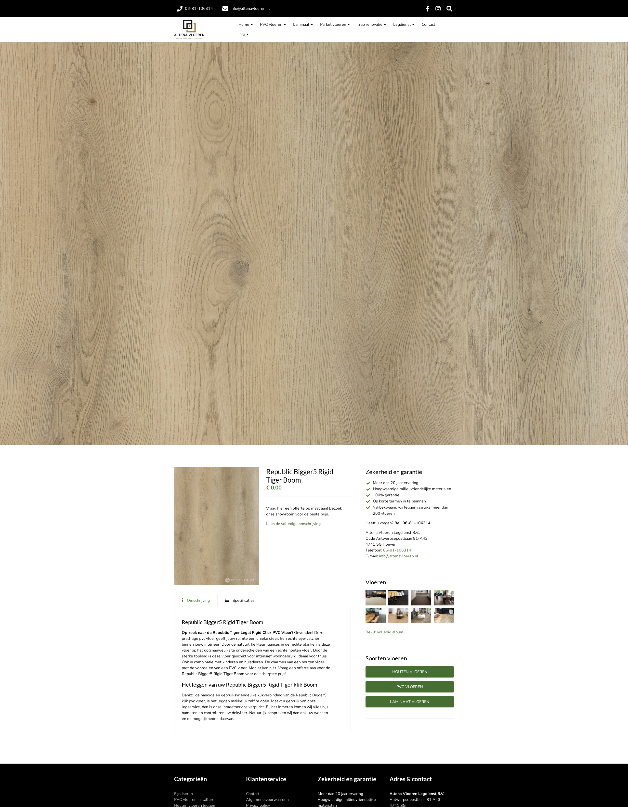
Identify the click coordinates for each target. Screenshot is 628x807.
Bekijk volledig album (384, 632)
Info (242, 34)
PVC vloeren (271, 24)
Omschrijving (198, 600)
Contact (428, 24)
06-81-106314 (397, 550)
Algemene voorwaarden (267, 799)
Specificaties (244, 600)
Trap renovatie (370, 24)
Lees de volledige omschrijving (293, 523)
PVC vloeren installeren (195, 799)
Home (244, 24)
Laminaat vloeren (409, 702)
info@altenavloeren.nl (398, 556)
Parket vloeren (333, 24)
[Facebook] (427, 9)
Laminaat (301, 24)
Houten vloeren (409, 672)
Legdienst (402, 24)
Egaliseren (183, 793)
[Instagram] (438, 9)
